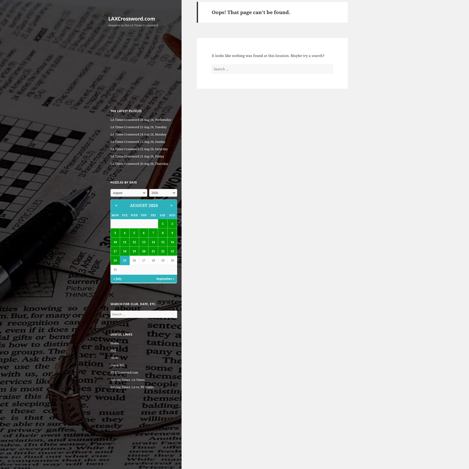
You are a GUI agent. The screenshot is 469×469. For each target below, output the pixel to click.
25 (124, 260)
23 (172, 251)
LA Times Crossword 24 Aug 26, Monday (138, 134)
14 (153, 242)
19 (134, 251)
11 (124, 242)
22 (163, 251)
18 (124, 251)
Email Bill (117, 365)
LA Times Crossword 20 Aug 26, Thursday (139, 164)
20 (143, 251)
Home (114, 343)
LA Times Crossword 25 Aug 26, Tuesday (138, 127)
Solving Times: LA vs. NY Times (132, 387)
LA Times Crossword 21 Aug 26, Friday (137, 156)
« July (117, 279)
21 (153, 251)
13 (143, 242)
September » (165, 279)
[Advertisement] (143, 69)
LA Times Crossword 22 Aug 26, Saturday (139, 149)
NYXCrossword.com (124, 372)
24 (115, 260)
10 (115, 242)
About (114, 358)
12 (134, 242)
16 (172, 242)
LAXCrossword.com (131, 18)
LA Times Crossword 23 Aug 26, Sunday (137, 142)
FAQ (113, 350)
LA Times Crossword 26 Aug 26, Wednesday (140, 120)
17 (115, 251)
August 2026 (144, 205)
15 (163, 242)
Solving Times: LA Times (127, 380)
